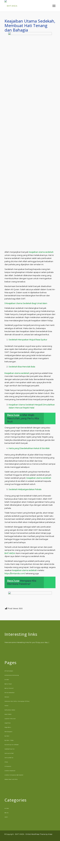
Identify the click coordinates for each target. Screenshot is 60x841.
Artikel (7, 679)
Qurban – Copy (9, 740)
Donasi (7, 697)
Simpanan (8, 766)
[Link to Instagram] (44, 837)
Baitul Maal (8, 684)
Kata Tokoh (8, 714)
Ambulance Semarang (12, 675)
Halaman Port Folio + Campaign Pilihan (17, 701)
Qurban (7, 736)
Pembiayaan (8, 731)
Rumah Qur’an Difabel (12, 744)
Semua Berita (9, 757)
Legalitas (7, 723)
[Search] (47, 6)
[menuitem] (47, 6)
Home (6, 705)
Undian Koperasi (10, 770)
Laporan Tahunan (10, 718)
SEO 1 (6, 817)
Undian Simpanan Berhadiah (14, 775)
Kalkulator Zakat (10, 710)
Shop (6, 762)
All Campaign (9, 671)
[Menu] (53, 5)
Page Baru (8, 727)
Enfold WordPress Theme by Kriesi (39, 834)
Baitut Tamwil (9, 688)
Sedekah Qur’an (10, 749)
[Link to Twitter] (53, 837)
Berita (6, 812)
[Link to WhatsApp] (49, 837)
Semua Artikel (9, 753)
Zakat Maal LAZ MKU (11, 779)
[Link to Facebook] (40, 837)
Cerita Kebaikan (10, 692)
